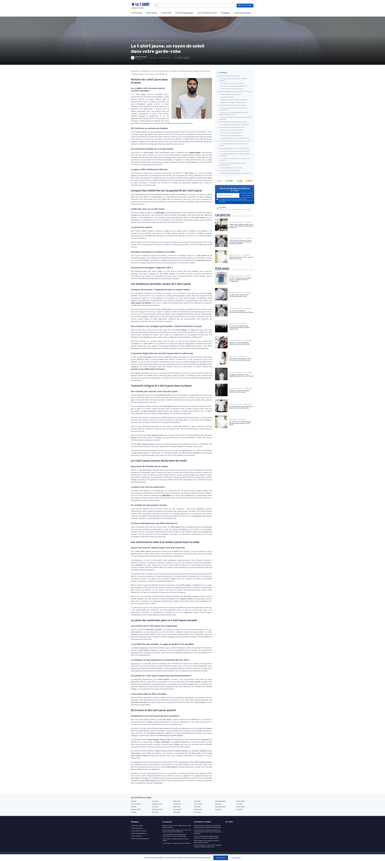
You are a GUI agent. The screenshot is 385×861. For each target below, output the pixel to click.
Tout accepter (221, 858)
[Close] (229, 425)
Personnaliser (236, 858)
